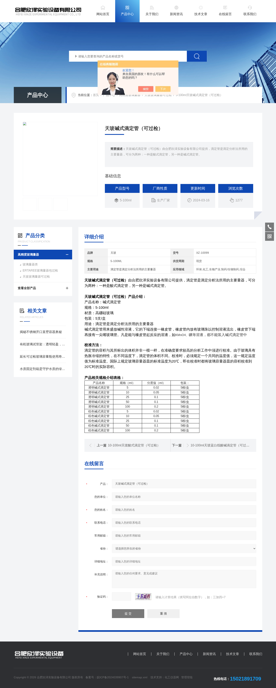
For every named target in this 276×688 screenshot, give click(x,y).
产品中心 (127, 14)
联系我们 (249, 14)
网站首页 (102, 14)
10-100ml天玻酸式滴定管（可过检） (134, 445)
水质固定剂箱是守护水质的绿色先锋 (43, 369)
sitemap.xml (139, 677)
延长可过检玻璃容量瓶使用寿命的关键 (43, 356)
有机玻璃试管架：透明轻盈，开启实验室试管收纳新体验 (43, 344)
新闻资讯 (176, 14)
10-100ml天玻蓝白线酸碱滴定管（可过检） (222, 445)
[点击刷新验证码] (143, 596)
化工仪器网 (172, 677)
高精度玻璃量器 (129, 95)
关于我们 (151, 14)
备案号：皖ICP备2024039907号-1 (107, 677)
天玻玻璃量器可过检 (158, 95)
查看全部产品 (27, 288)
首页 (96, 95)
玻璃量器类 (30, 264)
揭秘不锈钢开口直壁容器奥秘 (41, 332)
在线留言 (225, 14)
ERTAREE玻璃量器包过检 (40, 270)
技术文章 (200, 14)
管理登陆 (187, 677)
